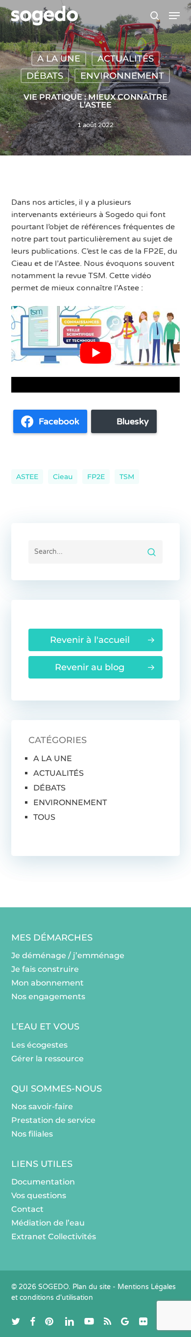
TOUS (44, 817)
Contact (27, 1209)
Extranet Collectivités (53, 1236)
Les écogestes (39, 1045)
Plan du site (91, 1287)
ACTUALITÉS (125, 58)
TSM (126, 476)
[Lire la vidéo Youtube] (95, 353)
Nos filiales (32, 1134)
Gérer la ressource (47, 1058)
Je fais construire (45, 969)
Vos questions (38, 1195)
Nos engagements (48, 996)
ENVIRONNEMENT (122, 75)
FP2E (96, 476)
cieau (62, 476)
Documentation (43, 1181)
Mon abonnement (47, 982)
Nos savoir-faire (42, 1106)
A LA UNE (58, 58)
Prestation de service (53, 1120)
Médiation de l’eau (48, 1222)
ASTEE (27, 476)
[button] (174, 16)
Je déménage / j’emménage (67, 955)
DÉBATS (44, 75)
